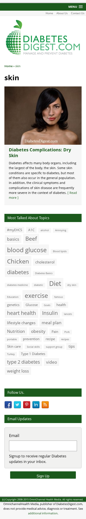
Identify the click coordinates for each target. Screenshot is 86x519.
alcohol (45, 230)
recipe (50, 339)
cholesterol (44, 262)
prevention (31, 339)
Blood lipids (60, 251)
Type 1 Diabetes (33, 353)
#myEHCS (14, 230)
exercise (36, 295)
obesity (38, 331)
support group (54, 346)
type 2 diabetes (23, 362)
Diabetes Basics (43, 273)
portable (12, 339)
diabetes (18, 272)
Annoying (60, 230)
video (51, 362)
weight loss (18, 371)
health (61, 304)
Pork (67, 332)
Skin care (14, 346)
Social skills (33, 346)
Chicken (18, 261)
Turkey (11, 354)
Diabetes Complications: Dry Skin (40, 152)
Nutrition (16, 331)
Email (14, 435)
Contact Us (77, 13)
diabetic (38, 285)
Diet (55, 283)
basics (13, 239)
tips (72, 346)
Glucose (32, 304)
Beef (31, 238)
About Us (62, 13)
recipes (65, 339)
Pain (55, 331)
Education (13, 297)
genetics (13, 304)
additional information (43, 513)
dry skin (71, 285)
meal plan (52, 323)
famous (58, 297)
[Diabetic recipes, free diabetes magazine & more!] (43, 54)
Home (49, 13)
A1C (31, 230)
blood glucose (27, 250)
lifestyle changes (21, 322)
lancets (68, 314)
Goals (47, 305)
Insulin (50, 313)
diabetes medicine (17, 285)
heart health (21, 313)
